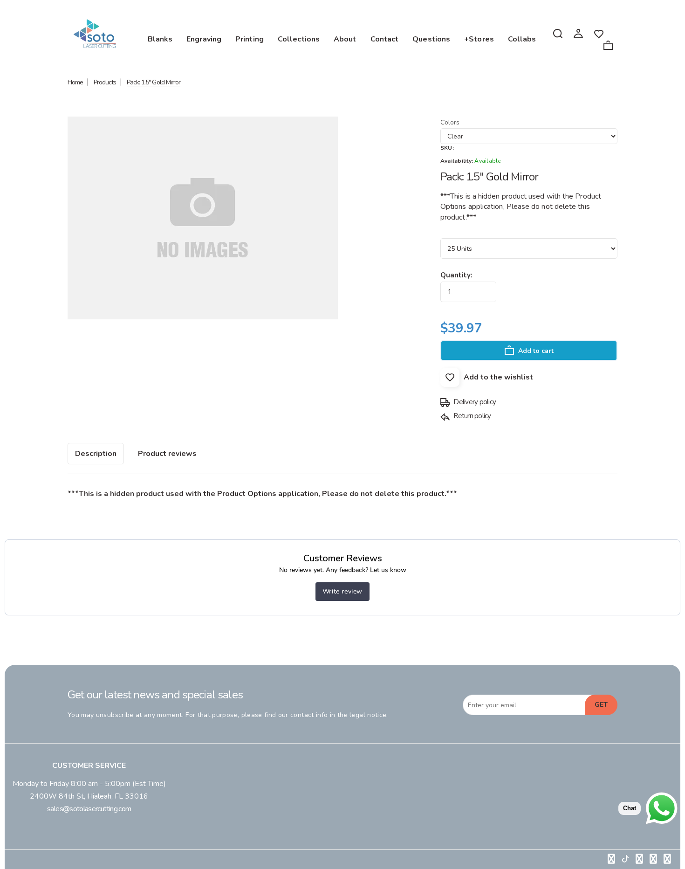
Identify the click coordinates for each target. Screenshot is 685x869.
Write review (342, 591)
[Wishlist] (598, 33)
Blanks (160, 39)
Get (601, 704)
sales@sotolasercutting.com (89, 809)
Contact (384, 39)
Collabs (522, 39)
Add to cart (535, 350)
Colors (449, 122)
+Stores (479, 39)
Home (75, 82)
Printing (249, 39)
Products (105, 82)
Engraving (203, 39)
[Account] (578, 33)
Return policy (471, 416)
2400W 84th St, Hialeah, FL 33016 (89, 796)
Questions (431, 39)
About (345, 39)
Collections (299, 39)
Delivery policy (474, 402)
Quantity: (456, 275)
